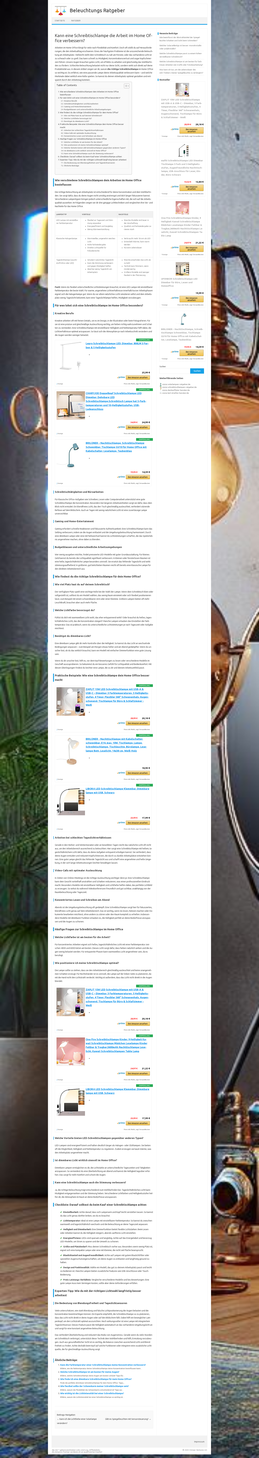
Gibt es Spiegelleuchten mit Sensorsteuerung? (128, 1419)
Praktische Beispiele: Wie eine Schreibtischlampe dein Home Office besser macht (92, 125)
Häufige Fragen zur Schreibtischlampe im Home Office (83, 139)
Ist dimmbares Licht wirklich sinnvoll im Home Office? (85, 151)
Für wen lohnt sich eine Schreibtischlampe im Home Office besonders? (90, 98)
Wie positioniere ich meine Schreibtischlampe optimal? (86, 145)
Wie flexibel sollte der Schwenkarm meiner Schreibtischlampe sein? (94, 1386)
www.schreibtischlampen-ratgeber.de (179, 387)
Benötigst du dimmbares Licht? (76, 121)
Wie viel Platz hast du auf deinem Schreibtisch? (83, 115)
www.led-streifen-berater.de (175, 393)
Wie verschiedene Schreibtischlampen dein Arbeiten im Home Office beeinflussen (89, 93)
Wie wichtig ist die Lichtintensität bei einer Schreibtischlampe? (92, 1393)
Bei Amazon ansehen (138, 377)
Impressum (199, 1441)
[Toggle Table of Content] (125, 85)
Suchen (162, 366)
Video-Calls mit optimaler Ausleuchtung (80, 133)
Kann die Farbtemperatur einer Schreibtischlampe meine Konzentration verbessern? (103, 1365)
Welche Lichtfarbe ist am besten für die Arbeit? (83, 142)
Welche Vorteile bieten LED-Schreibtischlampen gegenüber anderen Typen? (94, 148)
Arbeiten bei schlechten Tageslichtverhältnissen (83, 130)
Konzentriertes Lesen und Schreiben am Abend (83, 136)
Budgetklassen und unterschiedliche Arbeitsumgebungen (87, 109)
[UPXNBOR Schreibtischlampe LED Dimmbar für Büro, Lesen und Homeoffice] (182, 269)
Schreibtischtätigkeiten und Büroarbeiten (81, 104)
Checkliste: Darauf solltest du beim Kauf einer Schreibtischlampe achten (91, 156)
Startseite (60, 21)
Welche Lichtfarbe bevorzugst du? (78, 118)
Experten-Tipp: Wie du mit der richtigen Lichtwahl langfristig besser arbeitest (93, 160)
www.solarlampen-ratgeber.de (176, 384)
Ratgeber (75, 21)
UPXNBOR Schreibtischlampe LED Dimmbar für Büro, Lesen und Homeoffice (179, 282)
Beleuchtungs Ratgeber (97, 10)
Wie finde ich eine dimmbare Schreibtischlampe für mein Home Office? (96, 1379)
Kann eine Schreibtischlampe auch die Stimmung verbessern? (88, 153)
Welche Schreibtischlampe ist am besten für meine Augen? (89, 1372)
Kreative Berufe (70, 101)
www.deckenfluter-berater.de (176, 390)
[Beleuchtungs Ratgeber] (59, 16)
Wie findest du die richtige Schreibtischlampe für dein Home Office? (89, 112)
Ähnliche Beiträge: (71, 166)
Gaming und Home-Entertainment (77, 106)
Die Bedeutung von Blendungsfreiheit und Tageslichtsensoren (89, 163)
